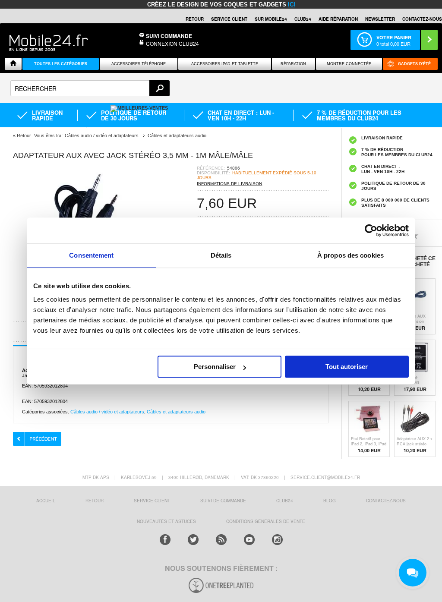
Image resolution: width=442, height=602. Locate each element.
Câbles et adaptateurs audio (176, 411)
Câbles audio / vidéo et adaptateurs (107, 411)
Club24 (302, 19)
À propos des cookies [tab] (350, 255)
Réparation (293, 64)
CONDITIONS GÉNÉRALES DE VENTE (265, 521)
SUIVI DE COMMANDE (223, 501)
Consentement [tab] (91, 255)
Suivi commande (169, 36)
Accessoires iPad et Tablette (224, 64)
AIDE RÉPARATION (338, 19)
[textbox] (90, 88)
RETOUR (195, 19)
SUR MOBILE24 (271, 19)
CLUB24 (284, 501)
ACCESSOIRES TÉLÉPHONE (138, 64)
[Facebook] (165, 539)
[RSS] (221, 539)
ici (291, 4)
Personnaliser (215, 366)
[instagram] (277, 539)
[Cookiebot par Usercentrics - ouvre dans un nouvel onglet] (371, 230)
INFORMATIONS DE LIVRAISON (229, 183)
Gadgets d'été (414, 64)
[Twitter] (193, 539)
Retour (24, 135)
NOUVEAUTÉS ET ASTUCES (166, 521)
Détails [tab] (221, 255)
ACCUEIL (45, 501)
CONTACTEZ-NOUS (422, 19)
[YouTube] (249, 539)
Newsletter (380, 19)
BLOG (329, 501)
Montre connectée (349, 64)
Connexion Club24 (172, 43)
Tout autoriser (346, 366)
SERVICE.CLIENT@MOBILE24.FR (325, 477)
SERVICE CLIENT (229, 19)
